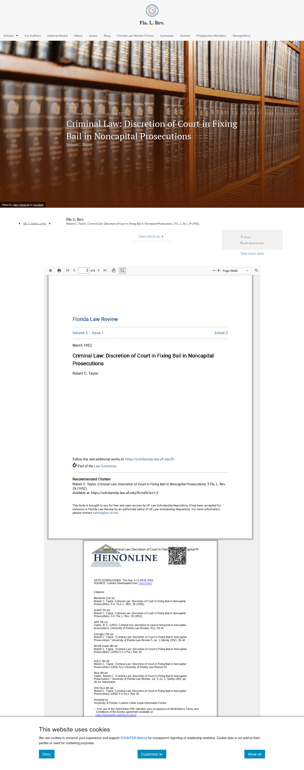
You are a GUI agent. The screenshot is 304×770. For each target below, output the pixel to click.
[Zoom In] (218, 270)
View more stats (252, 253)
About (78, 35)
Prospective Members (211, 35)
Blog (107, 35)
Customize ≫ (153, 754)
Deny (49, 754)
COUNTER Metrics (133, 737)
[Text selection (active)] (122, 270)
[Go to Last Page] (104, 270)
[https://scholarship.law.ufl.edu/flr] (95, 319)
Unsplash (38, 204)
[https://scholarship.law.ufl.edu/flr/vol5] (80, 333)
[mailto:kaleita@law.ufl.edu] (106, 513)
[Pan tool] (113, 270)
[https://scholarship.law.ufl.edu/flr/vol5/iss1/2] (221, 333)
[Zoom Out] (214, 270)
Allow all (256, 754)
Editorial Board (57, 35)
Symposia (166, 35)
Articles (8, 35)
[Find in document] (257, 270)
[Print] (59, 270)
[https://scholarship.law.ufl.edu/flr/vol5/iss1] (97, 333)
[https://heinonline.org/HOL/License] (115, 715)
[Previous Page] (74, 270)
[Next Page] (98, 270)
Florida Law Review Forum (135, 35)
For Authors (33, 35)
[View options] (50, 270)
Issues (93, 35)
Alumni (185, 35)
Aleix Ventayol (21, 204)
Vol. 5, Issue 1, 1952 (79, 114)
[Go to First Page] (68, 270)
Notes (72, 104)
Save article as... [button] (150, 236)
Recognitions (241, 35)
